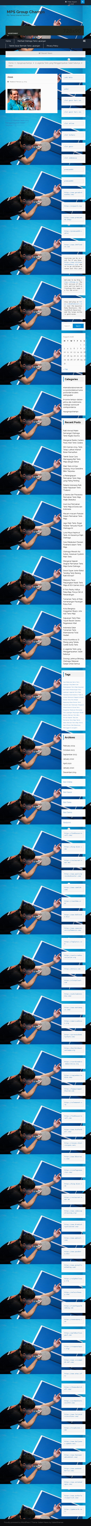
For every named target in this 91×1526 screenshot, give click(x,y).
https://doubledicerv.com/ (73, 304)
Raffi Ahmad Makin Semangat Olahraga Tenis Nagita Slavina (71, 433)
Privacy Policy (52, 46)
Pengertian (66, 710)
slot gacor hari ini (72, 100)
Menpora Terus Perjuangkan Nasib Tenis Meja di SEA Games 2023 (73, 582)
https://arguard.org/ (73, 206)
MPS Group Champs (26, 11)
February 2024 (69, 746)
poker (66, 89)
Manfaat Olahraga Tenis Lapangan (32, 41)
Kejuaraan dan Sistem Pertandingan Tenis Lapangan (73, 689)
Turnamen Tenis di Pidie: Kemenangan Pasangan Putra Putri (73, 601)
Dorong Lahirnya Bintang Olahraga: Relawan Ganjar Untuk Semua (73, 661)
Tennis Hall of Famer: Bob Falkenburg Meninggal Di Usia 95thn (73, 725)
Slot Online (67, 782)
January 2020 (68, 768)
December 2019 (69, 772)
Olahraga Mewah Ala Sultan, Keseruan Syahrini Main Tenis (73, 554)
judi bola (68, 77)
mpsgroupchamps (70, 412)
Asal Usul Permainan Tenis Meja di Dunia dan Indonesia (72, 506)
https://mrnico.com (72, 969)
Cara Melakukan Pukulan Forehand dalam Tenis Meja (73, 544)
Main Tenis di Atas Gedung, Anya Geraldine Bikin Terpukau (73, 468)
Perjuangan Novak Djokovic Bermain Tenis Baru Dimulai (73, 715)
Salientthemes (57, 1522)
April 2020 (67, 763)
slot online (69, 123)
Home (8, 41)
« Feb (65, 369)
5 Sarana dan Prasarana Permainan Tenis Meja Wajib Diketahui (72, 497)
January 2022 (68, 759)
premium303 (68, 169)
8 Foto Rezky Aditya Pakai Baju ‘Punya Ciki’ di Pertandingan (73, 592)
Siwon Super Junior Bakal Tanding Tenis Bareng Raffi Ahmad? (73, 573)
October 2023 (69, 750)
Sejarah (70, 717)
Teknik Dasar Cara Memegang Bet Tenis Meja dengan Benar (72, 459)
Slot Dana (67, 802)
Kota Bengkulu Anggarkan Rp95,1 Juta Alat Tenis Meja (72, 611)
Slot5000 (67, 822)
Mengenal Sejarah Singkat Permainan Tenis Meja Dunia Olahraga (73, 563)
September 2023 (70, 755)
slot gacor (68, 146)
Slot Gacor (67, 792)
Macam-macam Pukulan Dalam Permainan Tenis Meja (73, 516)
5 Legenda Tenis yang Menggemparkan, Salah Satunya (17, 123)
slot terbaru (69, 135)
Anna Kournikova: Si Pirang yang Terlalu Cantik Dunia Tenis (71, 642)
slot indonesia (70, 158)
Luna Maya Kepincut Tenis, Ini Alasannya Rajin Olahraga (73, 535)
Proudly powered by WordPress (17, 1522)
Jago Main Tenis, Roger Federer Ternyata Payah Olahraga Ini (73, 525)
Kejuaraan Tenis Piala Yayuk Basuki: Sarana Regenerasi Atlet (71, 620)
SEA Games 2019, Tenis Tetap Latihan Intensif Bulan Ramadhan (72, 449)
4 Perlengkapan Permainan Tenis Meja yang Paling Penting (72, 478)
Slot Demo (67, 812)
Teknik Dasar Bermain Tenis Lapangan (24, 46)
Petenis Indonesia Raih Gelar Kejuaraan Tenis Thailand (72, 487)
